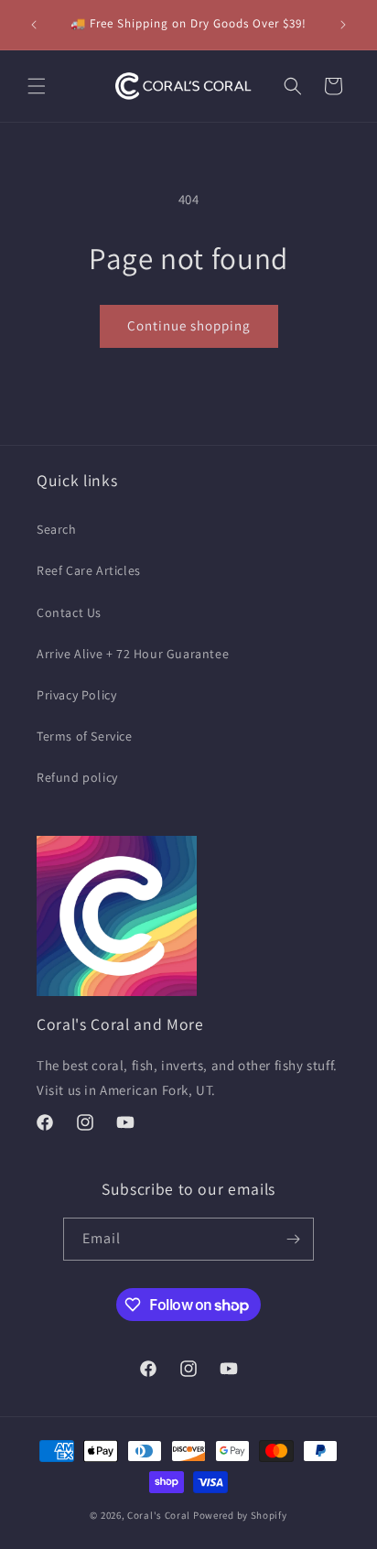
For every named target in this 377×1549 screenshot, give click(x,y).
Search (57, 529)
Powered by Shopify (240, 1515)
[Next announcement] (343, 25)
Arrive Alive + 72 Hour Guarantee (133, 653)
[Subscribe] (293, 1239)
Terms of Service (85, 736)
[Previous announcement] (34, 25)
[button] (36, 86)
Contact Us (69, 612)
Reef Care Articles (89, 570)
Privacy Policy (76, 695)
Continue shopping (189, 325)
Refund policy (77, 777)
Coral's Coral (158, 1515)
